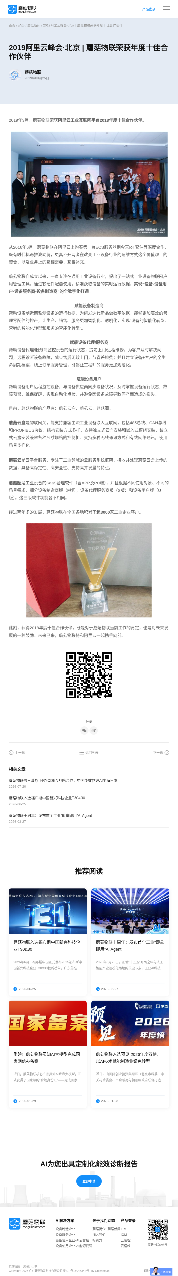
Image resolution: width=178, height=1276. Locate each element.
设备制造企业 (65, 1229)
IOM (124, 1235)
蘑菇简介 (98, 1229)
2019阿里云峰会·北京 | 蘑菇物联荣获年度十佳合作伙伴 (83, 25)
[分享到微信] (84, 730)
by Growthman (100, 1271)
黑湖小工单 (30, 1266)
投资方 (97, 1240)
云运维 (125, 1246)
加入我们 (98, 1235)
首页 (12, 25)
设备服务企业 (65, 1235)
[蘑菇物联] (22, 9)
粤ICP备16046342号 (76, 1271)
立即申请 (89, 1181)
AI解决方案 (65, 1221)
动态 (21, 25)
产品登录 (128, 1221)
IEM (124, 1229)
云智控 (125, 1240)
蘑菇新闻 (33, 25)
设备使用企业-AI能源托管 (74, 1246)
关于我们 (99, 1221)
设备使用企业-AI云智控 (72, 1240)
